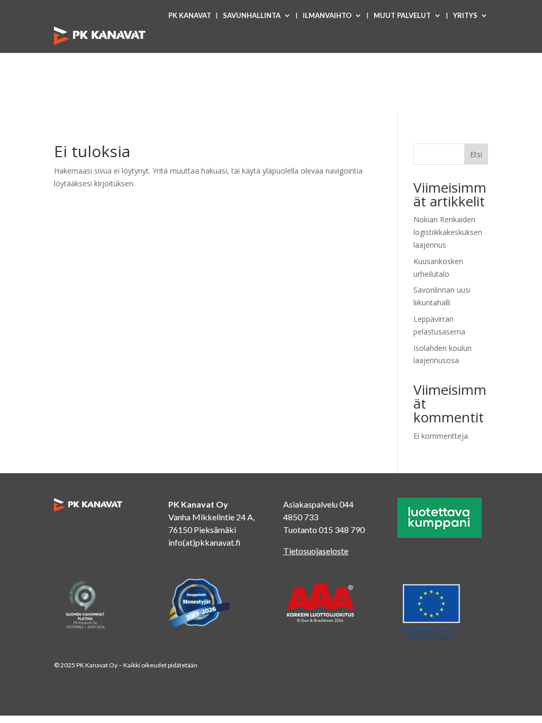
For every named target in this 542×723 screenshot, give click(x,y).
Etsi (476, 154)
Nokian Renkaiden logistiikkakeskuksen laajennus (447, 232)
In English (468, 55)
